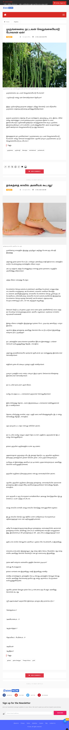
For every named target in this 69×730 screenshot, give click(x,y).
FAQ (46, 723)
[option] (36, 4)
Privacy (22, 723)
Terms (28, 723)
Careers (41, 723)
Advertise (34, 723)
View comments (35, 171)
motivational (32, 150)
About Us (16, 723)
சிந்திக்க (16, 22)
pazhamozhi (41, 150)
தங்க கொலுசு (17, 660)
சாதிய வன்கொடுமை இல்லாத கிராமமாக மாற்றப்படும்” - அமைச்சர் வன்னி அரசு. (35, 4)
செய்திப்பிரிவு (25, 37)
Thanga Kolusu (27, 660)
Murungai (24, 150)
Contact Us (52, 723)
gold (34, 660)
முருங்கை (10, 150)
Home (7, 22)
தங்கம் (9, 660)
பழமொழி (17, 150)
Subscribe (60, 713)
